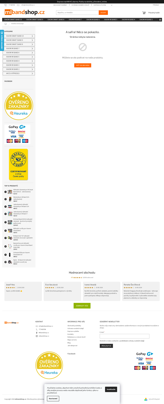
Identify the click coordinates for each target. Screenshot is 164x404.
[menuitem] (13, 19)
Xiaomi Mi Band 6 (12, 53)
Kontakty (71, 334)
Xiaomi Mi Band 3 (12, 65)
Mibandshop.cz (44, 333)
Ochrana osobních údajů (80, 5)
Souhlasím (111, 389)
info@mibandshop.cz (46, 326)
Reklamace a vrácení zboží (76, 337)
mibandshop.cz (44, 336)
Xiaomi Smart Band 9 (14, 40)
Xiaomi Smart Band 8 (14, 44)
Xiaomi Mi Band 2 (12, 69)
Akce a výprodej (12, 73)
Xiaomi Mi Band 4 (12, 61)
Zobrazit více (82, 306)
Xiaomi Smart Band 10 (15, 36)
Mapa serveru (72, 340)
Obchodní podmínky (60, 5)
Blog (69, 343)
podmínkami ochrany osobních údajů (132, 341)
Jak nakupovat (72, 346)
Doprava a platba (100, 5)
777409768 (42, 329)
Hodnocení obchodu (82, 272)
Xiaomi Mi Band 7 (12, 48)
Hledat (103, 12)
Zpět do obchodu (82, 65)
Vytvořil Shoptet (154, 399)
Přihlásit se (106, 346)
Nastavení (53, 398)
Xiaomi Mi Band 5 (12, 57)
